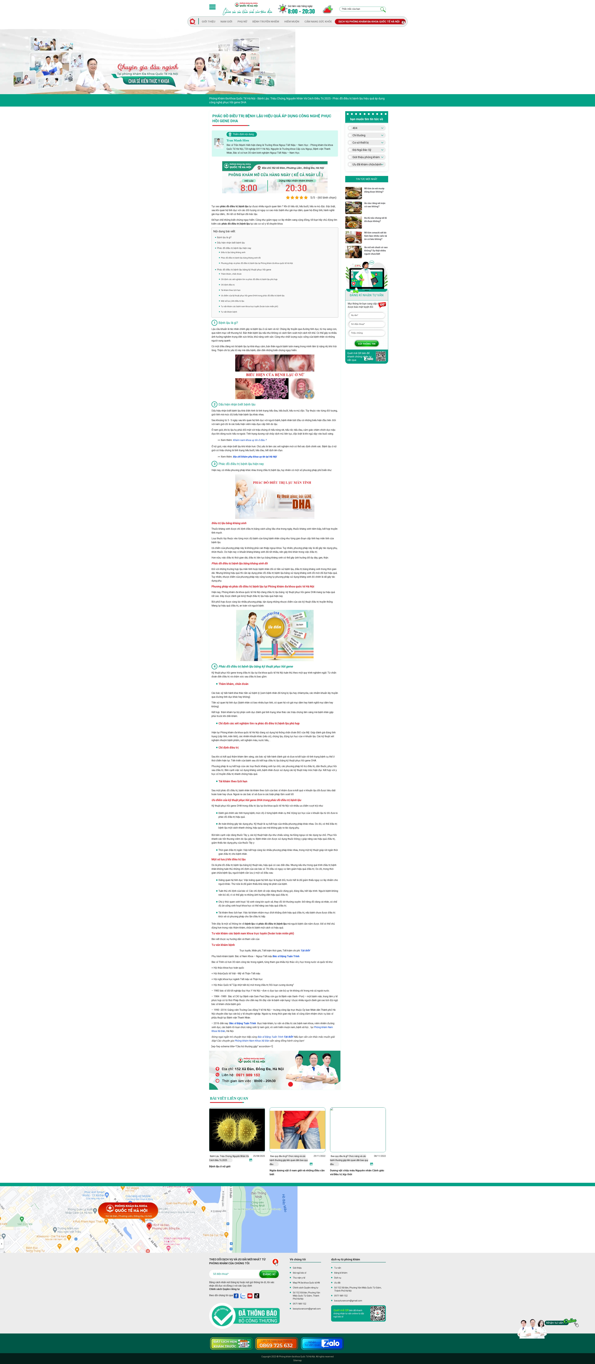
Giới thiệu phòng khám (366, 157)
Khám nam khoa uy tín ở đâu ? (250, 440)
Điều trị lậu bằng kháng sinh (233, 252)
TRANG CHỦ (194, 22)
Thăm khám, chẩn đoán (231, 274)
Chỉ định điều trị (228, 285)
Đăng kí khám (340, 1273)
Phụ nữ (242, 21)
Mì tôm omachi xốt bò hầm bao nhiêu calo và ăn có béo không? (375, 235)
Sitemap (297, 1360)
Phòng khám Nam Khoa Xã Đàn (251, 1040)
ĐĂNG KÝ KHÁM (366, 343)
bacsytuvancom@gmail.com (307, 1308)
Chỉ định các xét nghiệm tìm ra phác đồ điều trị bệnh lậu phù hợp (249, 279)
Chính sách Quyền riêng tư (224, 1289)
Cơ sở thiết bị (361, 142)
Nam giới (226, 21)
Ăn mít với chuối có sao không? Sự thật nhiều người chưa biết (376, 250)
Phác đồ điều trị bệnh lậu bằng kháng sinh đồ (241, 258)
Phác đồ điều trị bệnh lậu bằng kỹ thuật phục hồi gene (244, 269)
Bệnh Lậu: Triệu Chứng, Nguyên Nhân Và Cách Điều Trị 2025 (294, 98)
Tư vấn (337, 1268)
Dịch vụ (337, 1277)
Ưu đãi (337, 1282)
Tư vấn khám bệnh (229, 312)
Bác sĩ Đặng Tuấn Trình (286, 956)
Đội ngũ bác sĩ (299, 1273)
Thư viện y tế (299, 1277)
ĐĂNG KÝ (269, 1274)
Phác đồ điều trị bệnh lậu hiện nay (234, 248)
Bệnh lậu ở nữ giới (219, 1166)
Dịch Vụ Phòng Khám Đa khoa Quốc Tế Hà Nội (369, 21)
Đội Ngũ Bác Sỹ (362, 149)
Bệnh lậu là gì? (224, 237)
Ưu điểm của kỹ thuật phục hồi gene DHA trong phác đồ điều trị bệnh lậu (252, 295)
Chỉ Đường (359, 135)
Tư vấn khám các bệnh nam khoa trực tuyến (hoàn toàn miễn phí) (249, 306)
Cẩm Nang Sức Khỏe (318, 21)
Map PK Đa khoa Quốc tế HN (306, 1282)
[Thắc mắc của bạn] (383, 9)
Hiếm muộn (291, 21)
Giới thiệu (208, 21)
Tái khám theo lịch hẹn (230, 290)
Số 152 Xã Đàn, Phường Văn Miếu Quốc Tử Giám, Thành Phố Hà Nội (306, 1295)
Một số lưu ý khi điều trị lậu (232, 301)
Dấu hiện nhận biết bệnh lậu (231, 242)
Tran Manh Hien (238, 140)
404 (355, 128)
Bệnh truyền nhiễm (265, 21)
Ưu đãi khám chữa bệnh (367, 164)
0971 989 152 (299, 1304)
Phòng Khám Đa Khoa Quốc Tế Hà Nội (232, 98)
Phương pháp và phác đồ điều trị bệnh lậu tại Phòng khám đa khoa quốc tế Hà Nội (257, 263)
